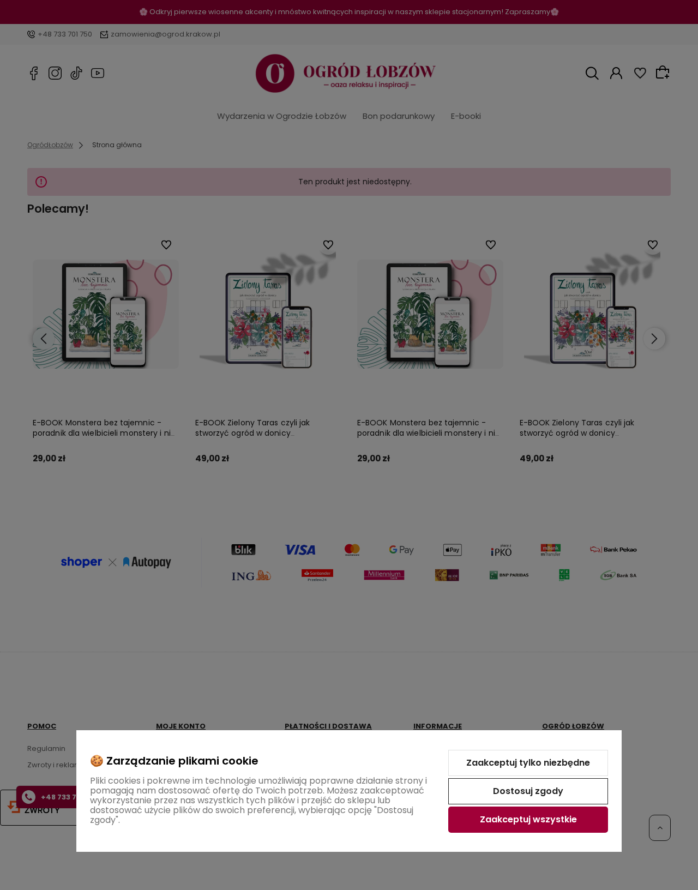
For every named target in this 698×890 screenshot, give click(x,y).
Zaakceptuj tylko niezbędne (528, 762)
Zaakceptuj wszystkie (528, 819)
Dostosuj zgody (528, 791)
